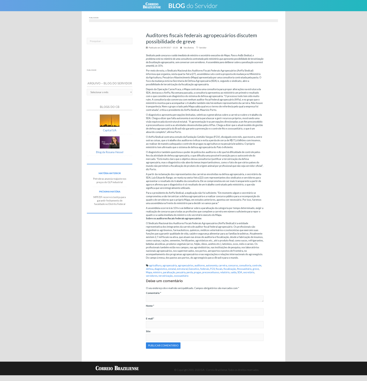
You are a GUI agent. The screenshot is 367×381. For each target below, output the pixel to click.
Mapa (149, 272)
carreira (222, 265)
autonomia (211, 265)
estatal (172, 268)
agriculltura (155, 265)
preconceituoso (210, 272)
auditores (199, 265)
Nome (150, 305)
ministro (157, 272)
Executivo (194, 268)
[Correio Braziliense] (154, 5)
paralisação (169, 272)
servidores (152, 275)
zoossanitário (181, 275)
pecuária (181, 272)
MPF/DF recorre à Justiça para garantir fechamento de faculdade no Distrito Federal (109, 200)
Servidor (202, 47)
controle (256, 265)
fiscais (219, 268)
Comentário (153, 292)
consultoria (245, 265)
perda (190, 272)
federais (204, 268)
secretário (248, 272)
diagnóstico (160, 268)
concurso (233, 265)
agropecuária (169, 265)
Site (148, 331)
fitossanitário (244, 268)
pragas (197, 272)
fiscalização (229, 268)
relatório (225, 272)
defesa (149, 268)
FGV (212, 268)
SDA (239, 272)
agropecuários (185, 265)
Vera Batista (189, 47)
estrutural (182, 268)
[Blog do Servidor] (195, 5)
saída (233, 272)
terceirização (166, 275)
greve (256, 268)
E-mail (150, 318)
